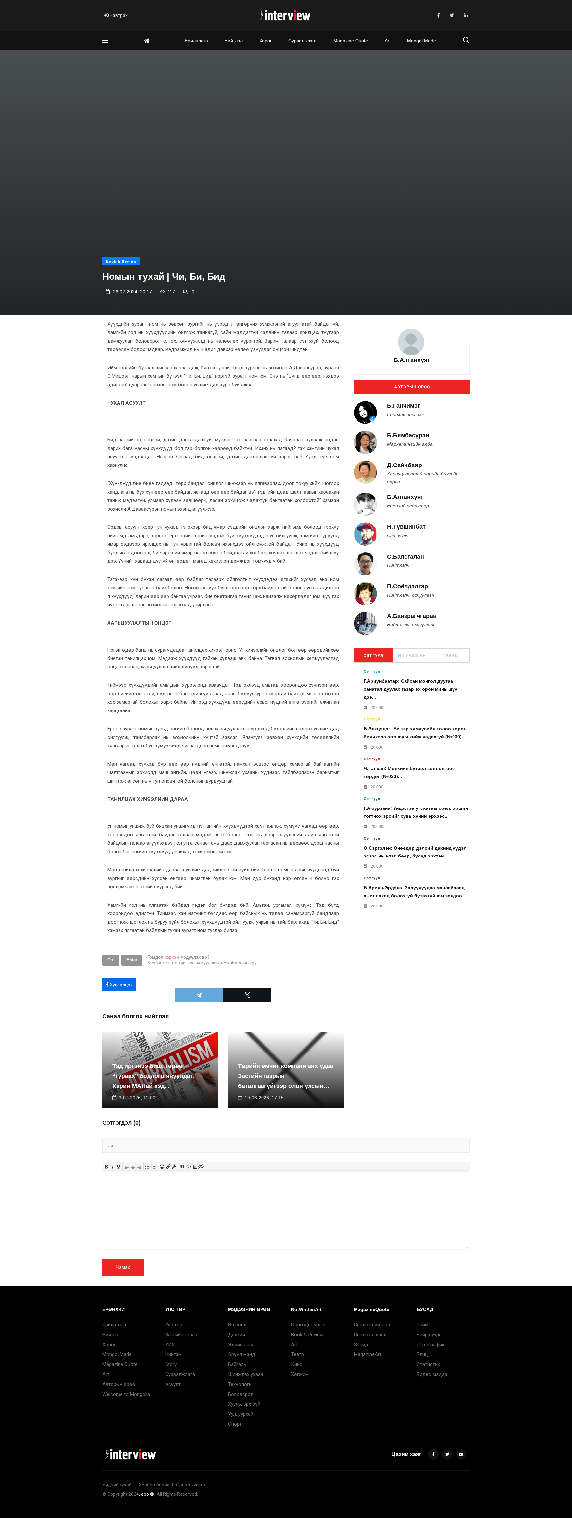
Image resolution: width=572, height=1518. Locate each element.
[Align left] (127, 1166)
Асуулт (173, 1384)
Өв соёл (237, 1325)
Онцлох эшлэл (370, 1335)
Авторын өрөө (412, 387)
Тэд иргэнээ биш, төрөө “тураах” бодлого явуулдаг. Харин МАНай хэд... (153, 1076)
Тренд (450, 655)
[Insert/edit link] (168, 1166)
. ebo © (146, 1494)
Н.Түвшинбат (406, 527)
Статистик (428, 1364)
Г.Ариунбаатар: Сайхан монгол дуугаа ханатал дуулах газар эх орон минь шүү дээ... (410, 689)
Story (171, 1364)
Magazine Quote (350, 40)
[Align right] (139, 1166)
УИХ (170, 1344)
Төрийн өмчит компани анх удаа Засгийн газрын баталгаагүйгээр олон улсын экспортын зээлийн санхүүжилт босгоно (285, 1086)
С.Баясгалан (405, 557)
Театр (297, 1354)
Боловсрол (240, 1394)
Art (388, 40)
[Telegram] (199, 995)
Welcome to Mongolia (126, 1394)
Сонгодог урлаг (308, 1325)
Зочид (361, 1344)
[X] (247, 995)
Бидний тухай (117, 1484)
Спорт (235, 1424)
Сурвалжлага (302, 40)
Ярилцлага (196, 40)
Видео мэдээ (432, 1374)
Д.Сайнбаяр (404, 465)
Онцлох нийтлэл (372, 1325)
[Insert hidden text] (201, 1166)
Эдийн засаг (242, 1344)
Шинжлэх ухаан (245, 1374)
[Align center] (133, 1166)
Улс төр (173, 1325)
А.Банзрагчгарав (412, 616)
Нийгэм (173, 1354)
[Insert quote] (182, 1166)
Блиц (422, 1354)
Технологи (240, 1384)
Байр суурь (429, 1335)
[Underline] (119, 1166)
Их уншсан (412, 655)
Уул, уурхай (240, 1414)
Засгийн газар (181, 1335)
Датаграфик (431, 1344)
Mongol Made (421, 40)
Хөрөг (265, 40)
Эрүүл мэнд (241, 1354)
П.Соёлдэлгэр (407, 586)
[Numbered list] (154, 1166)
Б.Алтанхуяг (412, 360)
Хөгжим (300, 1374)
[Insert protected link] (174, 1166)
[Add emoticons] (162, 1166)
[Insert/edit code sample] (189, 1166)
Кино (297, 1364)
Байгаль (237, 1364)
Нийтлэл (233, 40)
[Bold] (106, 1166)
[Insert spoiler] (195, 1166)
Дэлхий (236, 1335)
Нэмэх (123, 1267)
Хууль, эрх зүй (244, 1404)
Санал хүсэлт (190, 1484)
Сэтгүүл (373, 655)
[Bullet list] (147, 1166)
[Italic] (112, 1166)
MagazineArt (367, 1354)
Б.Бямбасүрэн (408, 435)
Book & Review (121, 261)
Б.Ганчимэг (403, 405)
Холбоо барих (154, 1484)
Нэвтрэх (118, 15)
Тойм (422, 1325)
